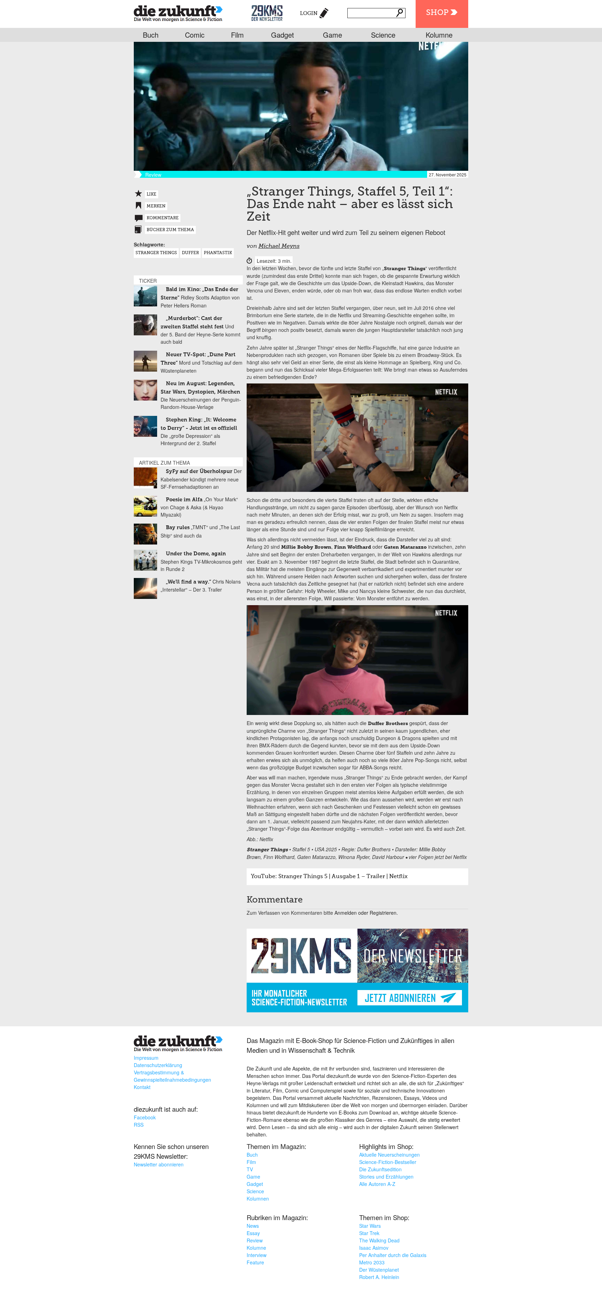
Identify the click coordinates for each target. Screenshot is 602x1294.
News (253, 1225)
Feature (255, 1262)
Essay (253, 1233)
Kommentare (163, 218)
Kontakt (142, 1086)
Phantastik (218, 253)
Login (309, 13)
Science (383, 35)
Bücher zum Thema (170, 230)
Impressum (146, 1057)
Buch (151, 35)
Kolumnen (258, 1198)
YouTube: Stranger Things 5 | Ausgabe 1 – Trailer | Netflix (329, 877)
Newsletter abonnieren (159, 1164)
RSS (139, 1124)
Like (151, 194)
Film (237, 35)
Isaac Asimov (373, 1247)
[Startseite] (178, 12)
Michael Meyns (279, 246)
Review (255, 1240)
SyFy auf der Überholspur (199, 471)
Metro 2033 (372, 1262)
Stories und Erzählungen (386, 1176)
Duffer (190, 253)
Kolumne (439, 35)
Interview (257, 1254)
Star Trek (369, 1233)
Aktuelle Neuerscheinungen (389, 1154)
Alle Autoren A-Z (377, 1183)
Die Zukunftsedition (380, 1169)
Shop (437, 13)
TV (250, 1169)
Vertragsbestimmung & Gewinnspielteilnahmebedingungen (172, 1076)
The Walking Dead (379, 1240)
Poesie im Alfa (184, 499)
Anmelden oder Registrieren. (366, 912)
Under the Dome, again (196, 553)
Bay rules (178, 527)
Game (332, 35)
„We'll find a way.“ (188, 582)
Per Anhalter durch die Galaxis (392, 1254)
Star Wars (370, 1225)
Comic (194, 35)
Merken (156, 206)
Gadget (282, 35)
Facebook (145, 1117)
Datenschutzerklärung (158, 1064)
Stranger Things (156, 253)
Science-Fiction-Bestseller (387, 1161)
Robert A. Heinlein (379, 1276)
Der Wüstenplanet (379, 1269)
